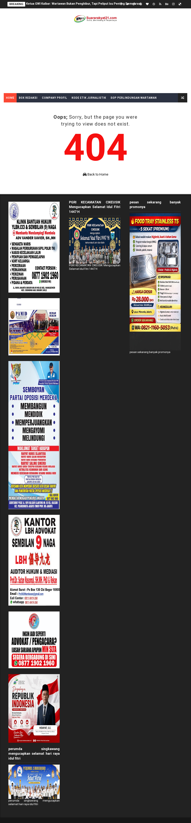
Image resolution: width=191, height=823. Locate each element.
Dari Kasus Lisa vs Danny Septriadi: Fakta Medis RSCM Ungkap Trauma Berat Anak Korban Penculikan (97, 4)
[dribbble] (153, 4)
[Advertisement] (95, 65)
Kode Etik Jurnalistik (89, 97)
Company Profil (54, 97)
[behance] (167, 4)
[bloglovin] (147, 4)
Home (10, 97)
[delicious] (180, 4)
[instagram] (173, 4)
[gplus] (134, 4)
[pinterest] (140, 4)
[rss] (160, 4)
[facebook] (121, 4)
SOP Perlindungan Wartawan (134, 97)
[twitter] (127, 4)
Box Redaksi (28, 97)
